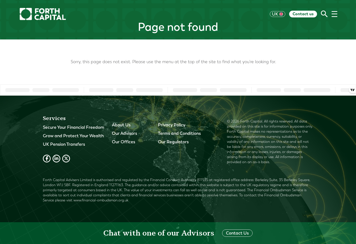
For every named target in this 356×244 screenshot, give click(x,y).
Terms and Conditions (179, 133)
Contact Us (237, 233)
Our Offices (123, 142)
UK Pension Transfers (64, 144)
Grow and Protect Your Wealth (73, 135)
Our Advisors (124, 133)
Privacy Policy (171, 125)
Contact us (303, 13)
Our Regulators (173, 142)
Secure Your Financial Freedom (73, 127)
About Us (121, 125)
